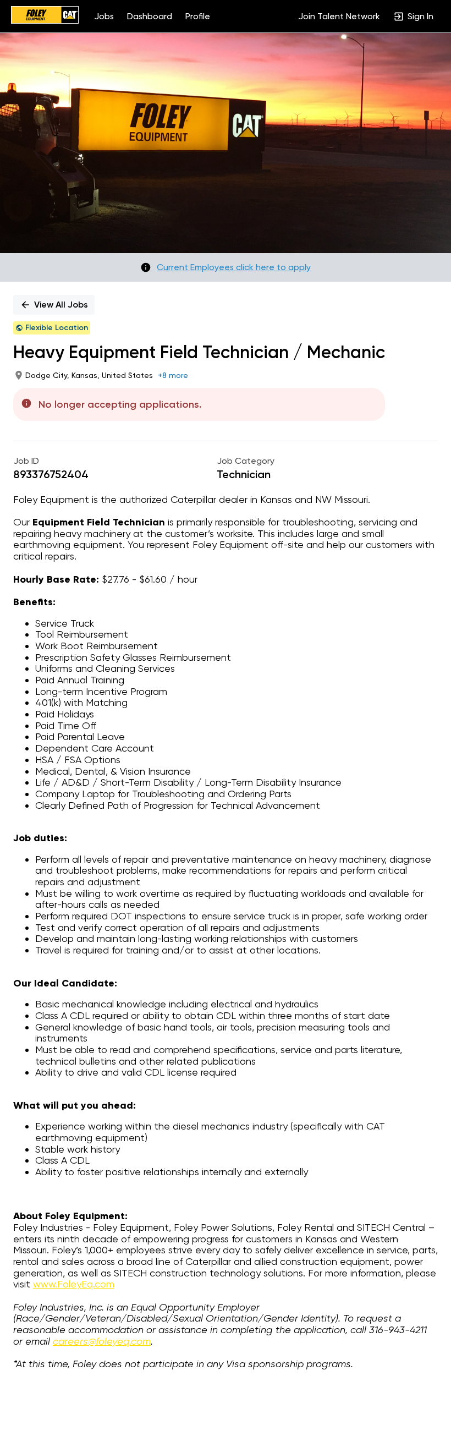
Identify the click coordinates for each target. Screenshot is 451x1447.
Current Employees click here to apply (234, 267)
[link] (45, 16)
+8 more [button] (173, 375)
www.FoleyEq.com (73, 1284)
